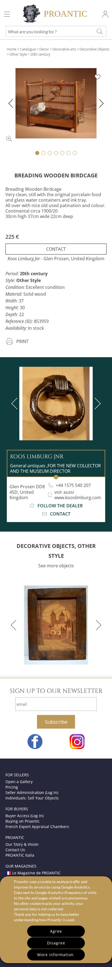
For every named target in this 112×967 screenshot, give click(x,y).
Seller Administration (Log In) (31, 792)
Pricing (11, 787)
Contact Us (15, 849)
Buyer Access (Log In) (24, 815)
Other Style (18, 54)
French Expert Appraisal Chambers (37, 826)
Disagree (56, 942)
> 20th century (39, 54)
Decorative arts (64, 49)
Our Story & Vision (22, 844)
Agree (56, 931)
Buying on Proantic (22, 821)
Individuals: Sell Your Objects (32, 798)
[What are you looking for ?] (99, 31)
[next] (96, 403)
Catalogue (28, 49)
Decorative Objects (94, 49)
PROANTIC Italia (19, 855)
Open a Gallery (19, 781)
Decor (44, 49)
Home (11, 49)
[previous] (15, 403)
